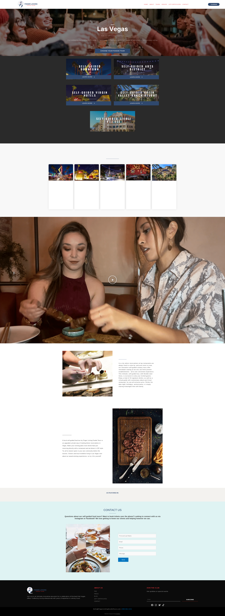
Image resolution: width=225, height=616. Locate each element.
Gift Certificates (175, 4)
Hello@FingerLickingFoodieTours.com (107, 609)
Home (146, 4)
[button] (112, 280)
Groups (164, 4)
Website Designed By (112, 613)
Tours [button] (158, 4)
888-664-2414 (127, 609)
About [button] (152, 4)
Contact (185, 4)
